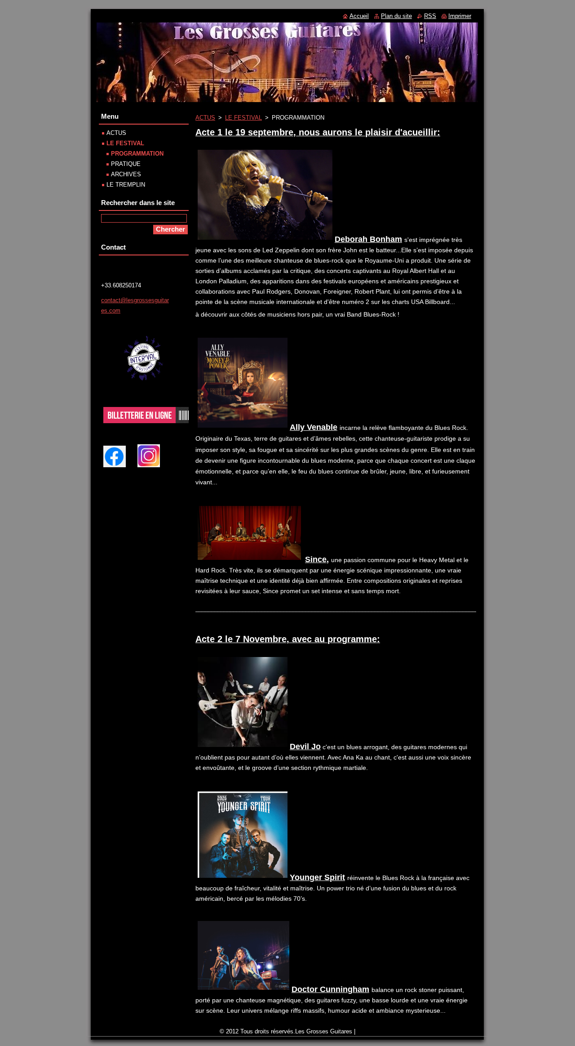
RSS (430, 16)
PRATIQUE (126, 164)
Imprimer (459, 16)
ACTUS (205, 117)
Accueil (359, 16)
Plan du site (396, 16)
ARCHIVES (126, 174)
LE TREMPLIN (125, 184)
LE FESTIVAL (243, 117)
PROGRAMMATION (137, 153)
